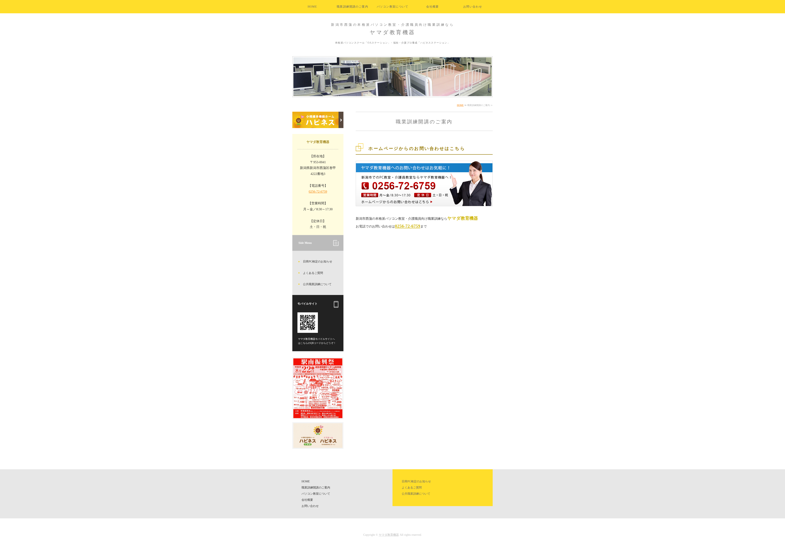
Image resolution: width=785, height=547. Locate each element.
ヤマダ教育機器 (389, 534)
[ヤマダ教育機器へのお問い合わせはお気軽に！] (424, 208)
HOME (312, 6)
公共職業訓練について (317, 284)
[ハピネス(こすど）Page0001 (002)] (317, 444)
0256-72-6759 (407, 226)
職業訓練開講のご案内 (352, 6)
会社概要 (432, 6)
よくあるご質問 (313, 273)
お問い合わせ (472, 6)
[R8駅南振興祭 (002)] (317, 415)
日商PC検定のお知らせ (317, 261)
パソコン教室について (392, 6)
